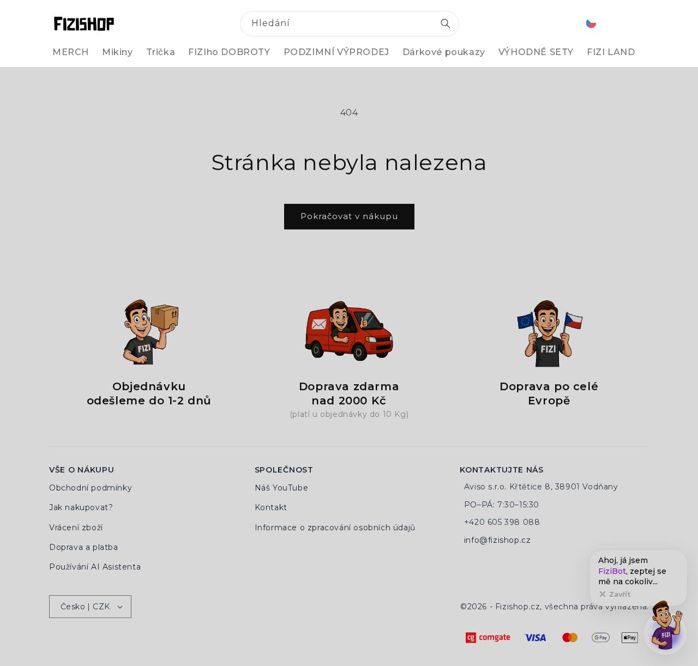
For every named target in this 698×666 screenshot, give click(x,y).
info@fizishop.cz (497, 540)
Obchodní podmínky (90, 488)
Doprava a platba (83, 547)
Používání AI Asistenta (95, 567)
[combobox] (349, 23)
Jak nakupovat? (81, 507)
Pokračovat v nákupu (349, 216)
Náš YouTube (282, 488)
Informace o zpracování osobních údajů (335, 527)
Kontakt (271, 507)
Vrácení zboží (76, 527)
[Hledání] (446, 23)
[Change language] (591, 24)
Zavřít (619, 594)
